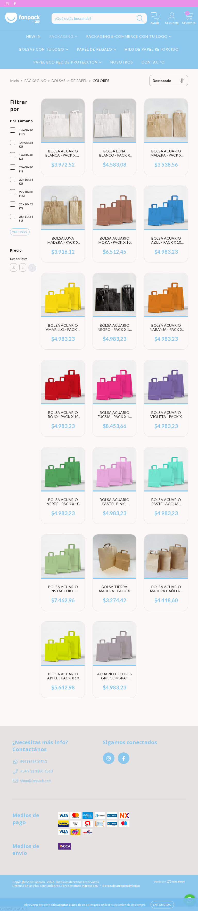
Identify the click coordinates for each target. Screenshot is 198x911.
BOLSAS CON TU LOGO (42, 49)
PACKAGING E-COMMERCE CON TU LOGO (127, 36)
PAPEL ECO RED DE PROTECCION (66, 62)
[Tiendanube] (169, 882)
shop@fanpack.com (35, 780)
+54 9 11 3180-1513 (36, 771)
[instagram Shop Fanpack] (7, 3)
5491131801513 (33, 761)
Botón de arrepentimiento (121, 886)
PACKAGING (62, 36)
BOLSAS (58, 80)
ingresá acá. (90, 886)
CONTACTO (153, 62)
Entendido (162, 904)
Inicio (14, 80)
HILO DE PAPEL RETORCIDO (152, 49)
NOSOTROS (121, 62)
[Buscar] (140, 19)
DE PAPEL (79, 80)
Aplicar (32, 268)
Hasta (23, 259)
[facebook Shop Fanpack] (14, 3)
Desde (13, 259)
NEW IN (33, 36)
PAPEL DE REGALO (95, 49)
